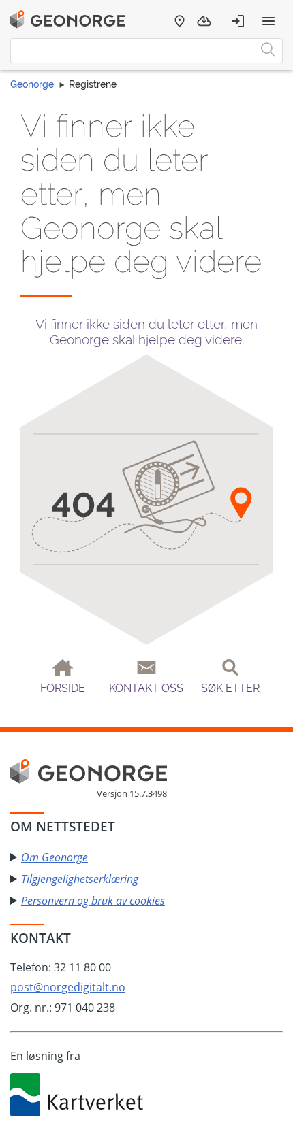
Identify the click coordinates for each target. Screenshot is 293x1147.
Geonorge (32, 84)
